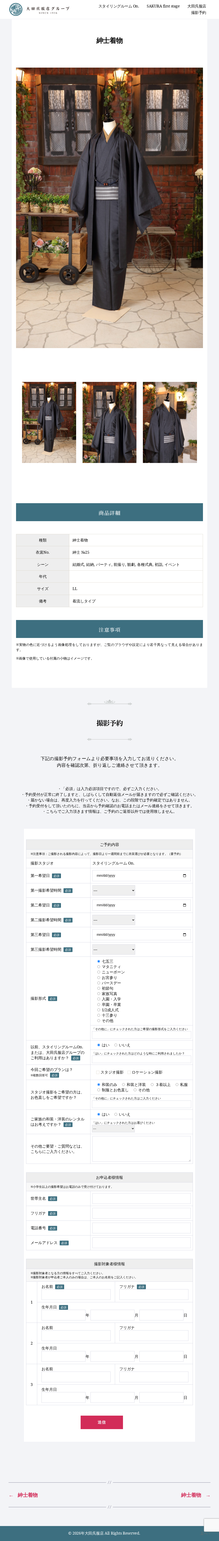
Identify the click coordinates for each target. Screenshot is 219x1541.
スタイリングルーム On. (118, 6)
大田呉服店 (196, 6)
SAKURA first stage (163, 6)
